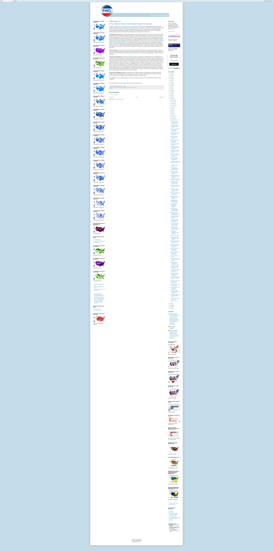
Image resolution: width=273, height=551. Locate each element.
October (172, 103)
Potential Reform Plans (173, 503)
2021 (170, 82)
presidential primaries (125, 87)
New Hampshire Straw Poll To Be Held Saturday (174, 197)
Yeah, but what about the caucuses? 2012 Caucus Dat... (175, 193)
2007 (170, 308)
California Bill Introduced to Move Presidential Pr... (175, 278)
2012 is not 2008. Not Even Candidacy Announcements (174, 224)
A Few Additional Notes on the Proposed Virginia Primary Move (130, 24)
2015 (170, 92)
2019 (170, 85)
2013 (170, 95)
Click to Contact (171, 31)
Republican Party (97, 310)
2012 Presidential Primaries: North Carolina (174, 137)
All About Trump (172, 327)
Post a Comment (114, 94)
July (171, 108)
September (172, 105)
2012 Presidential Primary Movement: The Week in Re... (174, 122)
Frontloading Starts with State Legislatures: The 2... (174, 295)
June (171, 110)
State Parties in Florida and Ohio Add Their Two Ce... (174, 151)
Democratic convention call (99, 241)
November (172, 101)
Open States (171, 512)
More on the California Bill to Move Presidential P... (174, 253)
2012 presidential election (116, 87)
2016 (170, 90)
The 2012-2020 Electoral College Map (175, 299)
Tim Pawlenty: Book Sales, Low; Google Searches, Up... (174, 190)
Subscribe (174, 64)
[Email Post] (124, 86)
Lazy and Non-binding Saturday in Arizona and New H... (174, 176)
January (172, 118)
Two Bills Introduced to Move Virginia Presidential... (174, 249)
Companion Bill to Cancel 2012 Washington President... (173, 205)
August (171, 106)
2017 (170, 88)
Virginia (135, 87)
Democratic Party (97, 308)
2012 (170, 97)
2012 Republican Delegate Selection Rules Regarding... (174, 209)
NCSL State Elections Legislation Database (173, 514)
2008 (170, 306)
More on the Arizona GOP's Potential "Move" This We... (174, 182)
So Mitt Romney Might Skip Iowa (174, 144)
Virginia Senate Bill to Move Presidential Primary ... (174, 126)
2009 (170, 305)
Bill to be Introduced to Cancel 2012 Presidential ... (174, 141)
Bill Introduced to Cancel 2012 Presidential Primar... (175, 242)
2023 (170, 78)
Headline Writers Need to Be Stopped (174, 285)
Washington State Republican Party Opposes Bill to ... (174, 201)
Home (137, 97)
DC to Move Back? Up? (174, 119)
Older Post (161, 97)
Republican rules (97, 242)
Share (111, 88)
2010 (170, 303)
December (172, 100)
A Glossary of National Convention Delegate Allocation (98, 301)
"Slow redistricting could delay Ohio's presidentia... (175, 288)
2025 (170, 75)
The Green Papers (172, 516)
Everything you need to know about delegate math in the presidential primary (99, 298)
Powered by (170, 68)
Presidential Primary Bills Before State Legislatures (174, 274)
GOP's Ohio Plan (172, 504)
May (171, 111)
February (172, 116)
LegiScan (171, 510)
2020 (170, 83)
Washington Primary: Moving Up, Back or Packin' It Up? (174, 266)
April (171, 113)
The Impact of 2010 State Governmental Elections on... (175, 270)
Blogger (139, 541)
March (171, 115)
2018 (170, 87)
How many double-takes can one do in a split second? (175, 259)
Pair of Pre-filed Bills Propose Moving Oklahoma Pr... (174, 158)
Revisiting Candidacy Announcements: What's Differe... (174, 220)
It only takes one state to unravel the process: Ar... (175, 186)
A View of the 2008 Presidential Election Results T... (174, 291)
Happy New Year (173, 300)
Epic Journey (172, 326)
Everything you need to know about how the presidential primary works (99, 294)
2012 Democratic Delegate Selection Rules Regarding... (174, 213)
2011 (170, 98)
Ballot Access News (174, 330)
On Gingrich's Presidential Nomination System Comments (174, 232)
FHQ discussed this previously (130, 56)
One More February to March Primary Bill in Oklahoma (174, 155)
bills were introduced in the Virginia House (128, 26)
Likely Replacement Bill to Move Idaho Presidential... (174, 130)
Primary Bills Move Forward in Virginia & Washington (174, 147)
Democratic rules (97, 239)
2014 (170, 93)
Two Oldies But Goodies (175, 235)
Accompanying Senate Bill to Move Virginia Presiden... (174, 238)
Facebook (128, 83)
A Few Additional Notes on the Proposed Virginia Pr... (174, 245)
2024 (170, 77)
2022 (170, 80)
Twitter (121, 83)
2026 (170, 73)
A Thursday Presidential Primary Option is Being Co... (174, 217)
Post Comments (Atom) (118, 99)
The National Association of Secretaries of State (174, 518)
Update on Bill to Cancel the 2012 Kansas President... (175, 133)
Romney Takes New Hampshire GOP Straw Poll (174, 172)
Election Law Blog (173, 313)
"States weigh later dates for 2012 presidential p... (175, 162)
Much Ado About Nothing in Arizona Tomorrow (175, 179)
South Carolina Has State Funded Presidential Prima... (174, 263)
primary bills (131, 87)
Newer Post (111, 97)
